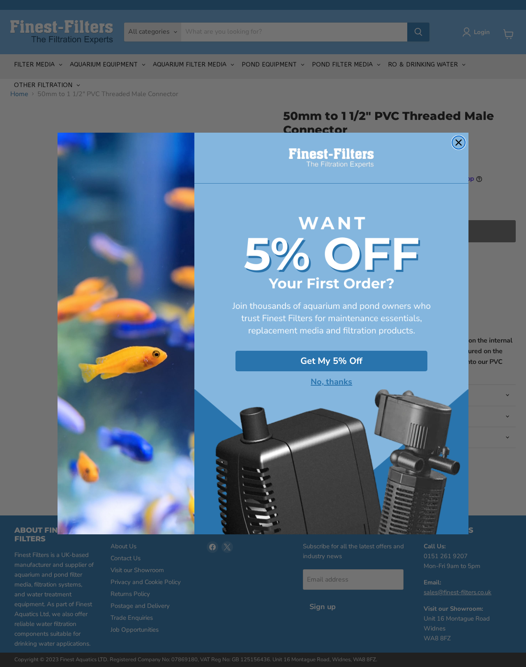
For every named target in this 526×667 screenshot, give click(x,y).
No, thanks (331, 382)
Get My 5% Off (331, 361)
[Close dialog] (458, 142)
